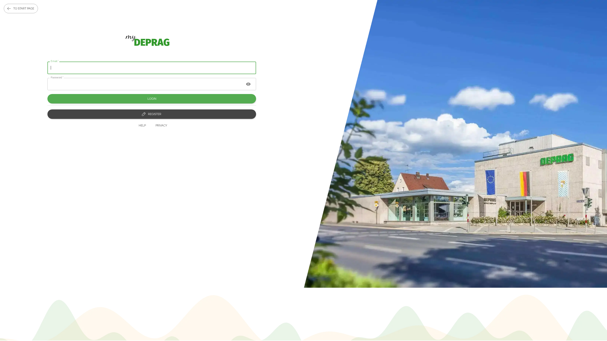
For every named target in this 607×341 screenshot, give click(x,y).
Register (154, 114)
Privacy (161, 125)
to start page (23, 8)
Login (151, 98)
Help (142, 125)
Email (55, 61)
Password (57, 77)
